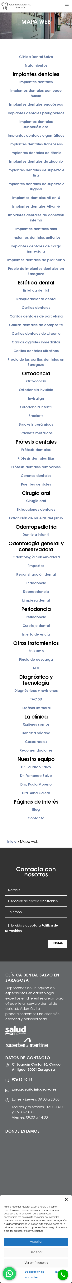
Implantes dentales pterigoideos (36, 113)
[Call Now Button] (63, 1275)
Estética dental (36, 291)
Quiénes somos (36, 725)
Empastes (36, 566)
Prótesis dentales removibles (36, 467)
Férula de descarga (36, 660)
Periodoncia (36, 617)
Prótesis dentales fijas (36, 459)
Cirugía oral (36, 501)
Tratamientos (36, 66)
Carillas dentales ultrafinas (36, 351)
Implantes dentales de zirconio (36, 162)
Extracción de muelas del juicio (36, 518)
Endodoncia (36, 583)
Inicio (12, 842)
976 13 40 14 (22, 1080)
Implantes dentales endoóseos (36, 105)
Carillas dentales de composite (36, 325)
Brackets (36, 416)
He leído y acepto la (31, 928)
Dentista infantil (36, 535)
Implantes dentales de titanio (36, 153)
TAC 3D (36, 699)
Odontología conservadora (36, 557)
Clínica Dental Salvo (36, 57)
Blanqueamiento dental (36, 299)
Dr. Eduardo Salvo (36, 767)
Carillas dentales (36, 308)
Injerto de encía (36, 635)
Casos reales (36, 742)
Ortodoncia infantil (36, 407)
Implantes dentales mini (36, 229)
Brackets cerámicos (36, 425)
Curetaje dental (36, 626)
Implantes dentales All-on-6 (36, 207)
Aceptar (36, 1242)
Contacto (36, 818)
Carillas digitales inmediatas (36, 342)
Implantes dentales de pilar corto (36, 260)
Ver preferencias (36, 1263)
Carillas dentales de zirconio (36, 334)
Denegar (36, 1252)
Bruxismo (36, 651)
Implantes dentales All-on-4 (36, 198)
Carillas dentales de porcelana (36, 316)
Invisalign (36, 399)
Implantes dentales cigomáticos (36, 136)
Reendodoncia (36, 592)
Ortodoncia (36, 381)
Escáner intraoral (36, 708)
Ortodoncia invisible (36, 390)
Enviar (57, 943)
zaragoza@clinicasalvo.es (34, 1090)
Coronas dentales (36, 476)
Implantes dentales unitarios (36, 238)
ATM (36, 668)
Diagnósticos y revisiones (36, 691)
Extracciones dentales (36, 510)
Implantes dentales (36, 82)
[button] (66, 1199)
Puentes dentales (36, 485)
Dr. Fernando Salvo (36, 776)
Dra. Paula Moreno (36, 785)
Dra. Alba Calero (36, 793)
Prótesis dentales (36, 450)
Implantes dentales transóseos (36, 144)
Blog (36, 810)
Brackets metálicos (36, 433)
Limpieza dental (36, 601)
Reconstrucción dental (36, 575)
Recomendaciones (36, 751)
